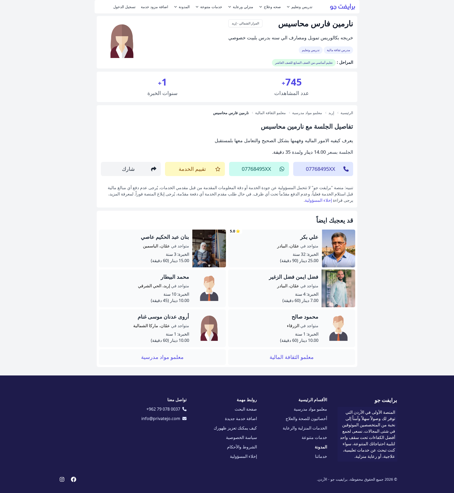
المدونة (184, 6)
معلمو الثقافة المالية (292, 357)
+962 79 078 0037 (163, 409)
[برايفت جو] (342, 6)
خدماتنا (321, 456)
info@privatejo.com (160, 418)
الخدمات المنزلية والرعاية (305, 428)
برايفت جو (386, 400)
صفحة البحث (246, 409)
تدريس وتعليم (301, 6)
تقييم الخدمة (192, 168)
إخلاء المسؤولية (318, 200)
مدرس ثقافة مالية (338, 50)
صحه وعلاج (272, 6)
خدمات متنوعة (211, 6)
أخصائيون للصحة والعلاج (306, 418)
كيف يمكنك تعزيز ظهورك (235, 428)
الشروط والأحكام (242, 447)
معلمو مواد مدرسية (162, 357)
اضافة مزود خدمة (154, 6)
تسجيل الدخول (124, 6)
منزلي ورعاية (243, 6)
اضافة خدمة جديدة (241, 418)
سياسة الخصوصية (241, 437)
